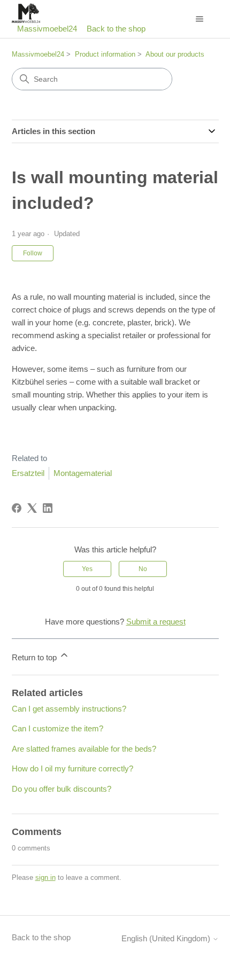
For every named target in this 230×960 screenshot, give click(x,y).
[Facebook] (16, 508)
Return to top (35, 657)
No (143, 569)
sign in (45, 877)
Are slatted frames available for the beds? (84, 748)
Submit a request (156, 621)
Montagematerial (82, 473)
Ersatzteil (28, 473)
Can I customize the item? (57, 728)
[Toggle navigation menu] (200, 19)
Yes (87, 569)
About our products (174, 54)
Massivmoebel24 (38, 54)
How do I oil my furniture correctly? (72, 768)
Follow (32, 253)
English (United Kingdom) (166, 938)
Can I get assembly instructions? (69, 708)
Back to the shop (116, 28)
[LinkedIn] (47, 508)
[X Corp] (32, 508)
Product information (105, 54)
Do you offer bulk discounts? (61, 788)
